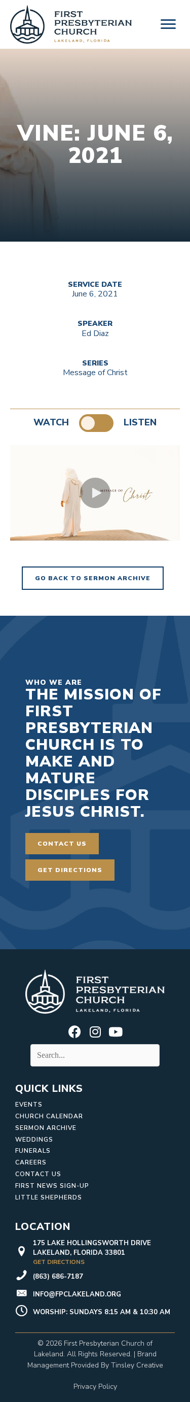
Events (29, 1104)
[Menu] (168, 24)
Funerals (33, 1151)
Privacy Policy (95, 1386)
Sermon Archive (46, 1128)
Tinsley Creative (137, 1365)
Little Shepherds (48, 1197)
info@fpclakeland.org (77, 1294)
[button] (95, 493)
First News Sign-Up (52, 1186)
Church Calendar (49, 1116)
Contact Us (38, 1174)
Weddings (34, 1140)
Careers (31, 1162)
